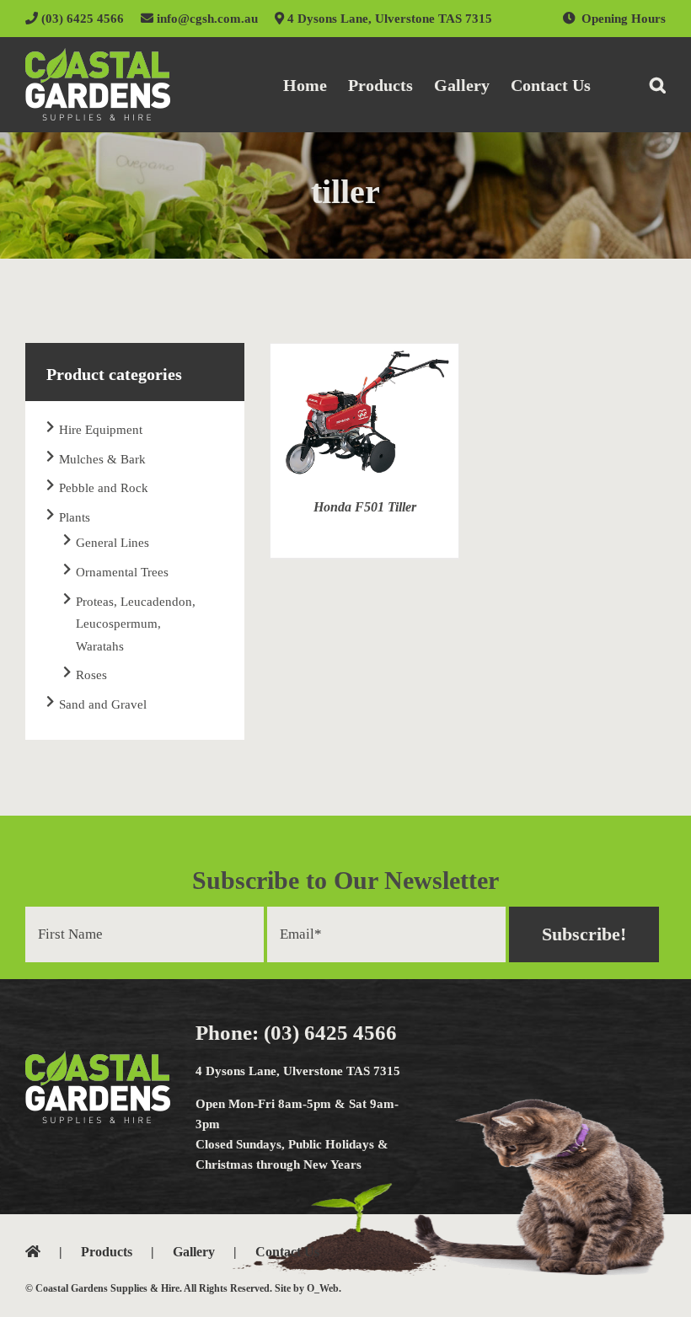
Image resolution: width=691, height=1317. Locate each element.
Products (106, 1252)
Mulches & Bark (102, 459)
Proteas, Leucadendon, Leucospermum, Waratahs (136, 624)
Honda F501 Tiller (364, 507)
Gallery (194, 1252)
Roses (91, 675)
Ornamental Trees (122, 572)
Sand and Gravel (103, 704)
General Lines (112, 542)
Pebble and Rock (103, 488)
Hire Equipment (100, 429)
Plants (74, 517)
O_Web (323, 1288)
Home (53, 1251)
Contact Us (287, 1252)
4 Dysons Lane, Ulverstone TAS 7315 (388, 18)
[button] (658, 84)
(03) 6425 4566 (81, 18)
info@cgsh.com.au (205, 18)
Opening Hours (623, 18)
